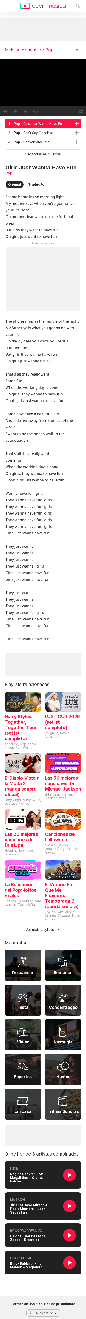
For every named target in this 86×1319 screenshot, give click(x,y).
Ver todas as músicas (43, 154)
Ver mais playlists (39, 929)
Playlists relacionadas (27, 684)
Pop (9, 173)
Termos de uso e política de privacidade (43, 1304)
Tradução (36, 184)
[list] (43, 133)
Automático (44, 1313)
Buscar (77, 6)
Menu (8, 6)
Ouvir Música (43, 6)
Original (14, 184)
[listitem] (43, 123)
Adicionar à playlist (77, 124)
